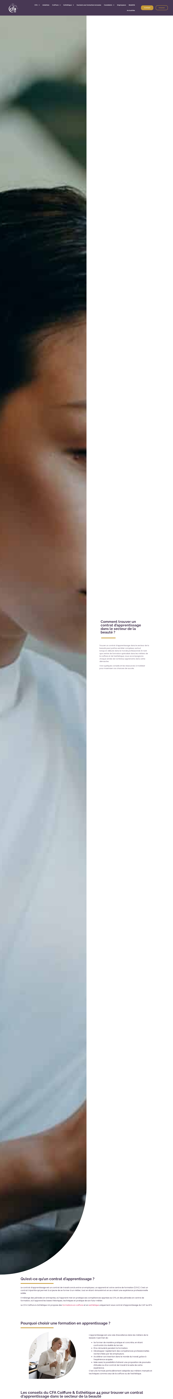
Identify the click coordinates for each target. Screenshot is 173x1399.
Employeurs (121, 5)
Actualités (131, 10)
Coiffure (55, 5)
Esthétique (67, 5)
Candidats (108, 5)
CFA (36, 5)
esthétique (94, 1305)
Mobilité (132, 5)
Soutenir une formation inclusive (89, 5)
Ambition (45, 5)
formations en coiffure (72, 1305)
